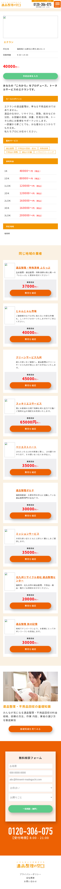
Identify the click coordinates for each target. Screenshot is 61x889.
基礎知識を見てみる (30, 728)
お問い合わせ (30, 881)
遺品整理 (10, 148)
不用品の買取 (12, 152)
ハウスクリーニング (45, 152)
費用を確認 (30, 292)
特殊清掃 (44, 148)
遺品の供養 (27, 152)
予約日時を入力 (30, 76)
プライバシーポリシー (30, 874)
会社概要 (30, 877)
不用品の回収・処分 (27, 148)
